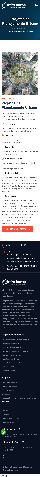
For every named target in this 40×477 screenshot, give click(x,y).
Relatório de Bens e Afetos (11, 355)
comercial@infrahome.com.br (20, 254)
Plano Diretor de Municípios (11, 359)
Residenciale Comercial (10, 382)
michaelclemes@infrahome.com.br (22, 261)
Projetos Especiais (8, 390)
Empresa (5, 411)
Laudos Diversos (8, 422)
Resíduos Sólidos (8, 367)
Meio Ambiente (7, 394)
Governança (6, 414)
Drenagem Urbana (8, 370)
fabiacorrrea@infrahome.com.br (21, 258)
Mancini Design (23, 467)
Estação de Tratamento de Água (13, 343)
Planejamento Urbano (10, 386)
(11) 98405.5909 (27, 266)
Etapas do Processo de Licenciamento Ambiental (20, 398)
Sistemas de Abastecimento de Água (15, 340)
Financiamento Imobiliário (11, 418)
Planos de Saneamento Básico (13, 363)
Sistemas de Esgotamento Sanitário (15, 347)
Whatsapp (3, 476)
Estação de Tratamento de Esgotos (15, 351)
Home (14, 28)
